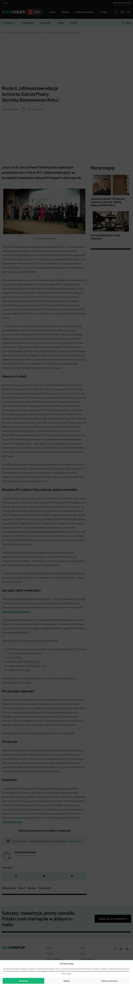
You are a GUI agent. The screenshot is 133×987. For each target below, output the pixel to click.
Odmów (66, 981)
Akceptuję (23, 981)
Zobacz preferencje (109, 981)
